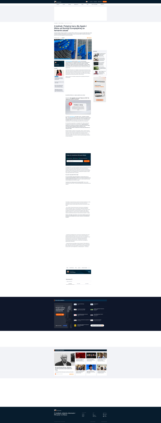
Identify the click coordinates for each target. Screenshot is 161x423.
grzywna (79, 267)
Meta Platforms (72, 116)
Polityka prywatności (92, 421)
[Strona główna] (57, 1)
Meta (76, 267)
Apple (67, 267)
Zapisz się (86, 161)
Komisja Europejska (84, 267)
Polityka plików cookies (104, 421)
